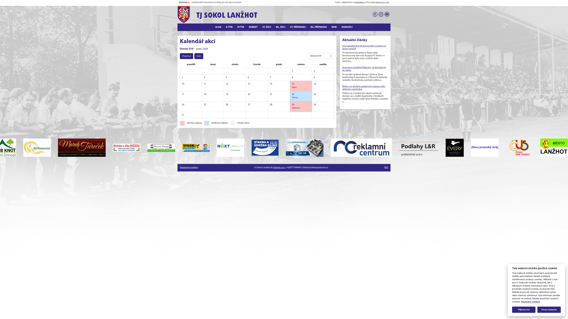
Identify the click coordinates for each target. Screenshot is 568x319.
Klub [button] (218, 27)
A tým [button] (229, 27)
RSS (386, 167)
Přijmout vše (524, 309)
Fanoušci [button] (347, 27)
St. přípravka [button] (298, 27)
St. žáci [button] (266, 27)
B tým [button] (240, 27)
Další (199, 56)
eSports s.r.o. (279, 167)
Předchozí (186, 56)
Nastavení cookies (189, 167)
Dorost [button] (253, 27)
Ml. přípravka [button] (318, 27)
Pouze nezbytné (549, 309)
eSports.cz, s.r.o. (382, 2)
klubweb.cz (360, 2)
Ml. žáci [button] (280, 27)
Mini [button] (334, 27)
